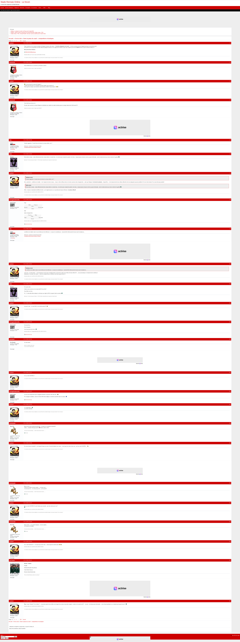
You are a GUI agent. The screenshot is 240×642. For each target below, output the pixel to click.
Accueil (2, 7)
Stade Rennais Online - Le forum (15, 2)
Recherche (22, 7)
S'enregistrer (27, 7)
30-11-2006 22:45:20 (28, 199)
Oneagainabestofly (14, 199)
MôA (10, 154)
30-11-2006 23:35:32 (28, 423)
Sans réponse (17, 10)
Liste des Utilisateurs (9, 7)
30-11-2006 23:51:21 (28, 560)
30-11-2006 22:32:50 (28, 153)
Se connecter (34, 7)
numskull (11, 339)
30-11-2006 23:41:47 (28, 502)
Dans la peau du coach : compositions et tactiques (38, 38)
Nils (10, 140)
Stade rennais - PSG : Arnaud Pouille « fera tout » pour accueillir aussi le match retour (28, 33)
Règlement (16, 7)
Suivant (24, 40)
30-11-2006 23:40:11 (28, 483)
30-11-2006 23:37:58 (28, 443)
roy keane (12, 560)
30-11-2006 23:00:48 (28, 339)
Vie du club (18, 38)
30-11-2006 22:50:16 (28, 263)
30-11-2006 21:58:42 (28, 99)
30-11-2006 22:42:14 (28, 173)
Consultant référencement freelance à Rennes (32, 147)
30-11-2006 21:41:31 (28, 81)
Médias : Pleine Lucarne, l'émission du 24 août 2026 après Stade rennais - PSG (27, 32)
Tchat (40, 7)
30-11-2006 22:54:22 (28, 283)
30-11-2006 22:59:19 (28, 303)
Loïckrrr (11, 43)
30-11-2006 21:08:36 (28, 62)
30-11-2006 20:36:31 (28, 43)
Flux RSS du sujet (235, 635)
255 (20, 40)
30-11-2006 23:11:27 (28, 372)
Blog (49, 7)
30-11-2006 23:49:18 (28, 541)
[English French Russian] (3, 638)
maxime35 (12, 62)
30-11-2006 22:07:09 (28, 140)
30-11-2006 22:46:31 (28, 228)
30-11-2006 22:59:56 (28, 321)
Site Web (13, 149)
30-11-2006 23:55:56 (28, 600)
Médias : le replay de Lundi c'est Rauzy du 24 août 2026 (22, 31)
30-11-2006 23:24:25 (28, 404)
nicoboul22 (12, 423)
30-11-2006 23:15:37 (28, 391)
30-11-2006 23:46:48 (28, 521)
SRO (44, 7)
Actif (13, 10)
